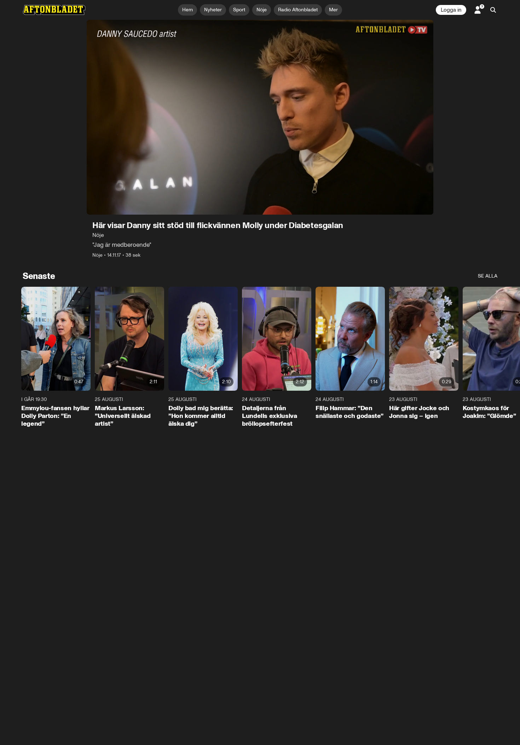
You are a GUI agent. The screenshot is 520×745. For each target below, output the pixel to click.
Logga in (451, 10)
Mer (333, 10)
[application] (260, 117)
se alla (487, 276)
